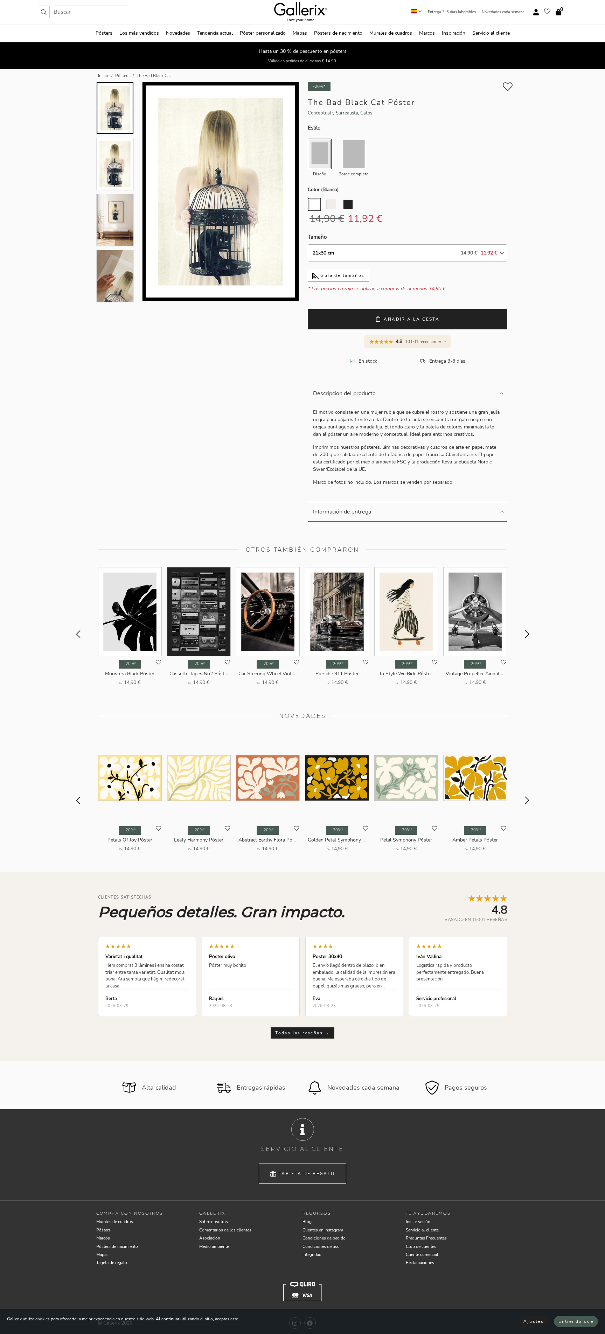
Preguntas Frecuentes (426, 1238)
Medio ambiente (214, 1246)
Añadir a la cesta (411, 319)
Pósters (104, 33)
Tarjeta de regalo (307, 1173)
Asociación (209, 1238)
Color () (323, 189)
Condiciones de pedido (324, 1238)
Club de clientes (421, 1246)
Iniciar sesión (418, 1221)
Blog (307, 1221)
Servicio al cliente (491, 33)
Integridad (311, 1254)
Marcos (427, 33)
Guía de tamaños (341, 275)
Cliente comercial (422, 1254)
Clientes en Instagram (322, 1230)
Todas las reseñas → (302, 1033)
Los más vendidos (139, 33)
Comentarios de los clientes (225, 1230)
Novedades (178, 33)
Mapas (300, 33)
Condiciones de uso (321, 1246)
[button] (43, 12)
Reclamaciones (420, 1262)
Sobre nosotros (213, 1221)
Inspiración (453, 33)
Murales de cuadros (390, 33)
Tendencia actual (215, 33)
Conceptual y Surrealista (333, 113)
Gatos (366, 113)
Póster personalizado (263, 33)
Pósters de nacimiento (338, 33)
